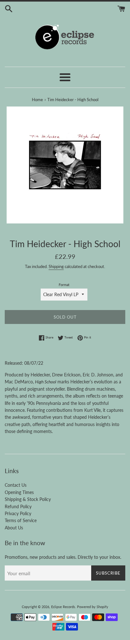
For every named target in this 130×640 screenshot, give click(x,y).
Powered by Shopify (92, 607)
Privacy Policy (18, 513)
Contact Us (16, 485)
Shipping (56, 266)
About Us (14, 527)
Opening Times (19, 492)
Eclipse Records (63, 607)
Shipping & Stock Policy (28, 499)
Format (64, 285)
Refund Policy (18, 506)
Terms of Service (21, 520)
